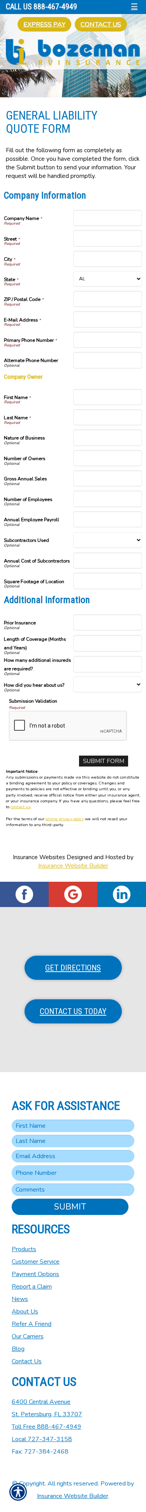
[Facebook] (24, 894)
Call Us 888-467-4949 (41, 6)
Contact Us (101, 24)
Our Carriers (28, 1336)
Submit (70, 1207)
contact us (20, 807)
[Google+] (73, 894)
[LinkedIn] (121, 894)
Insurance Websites (39, 857)
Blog (18, 1349)
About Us (25, 1311)
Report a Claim (32, 1286)
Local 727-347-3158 (42, 1439)
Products (24, 1249)
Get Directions (73, 967)
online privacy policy (65, 819)
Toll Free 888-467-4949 (46, 1426)
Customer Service (36, 1261)
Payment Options (35, 1274)
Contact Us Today (73, 1011)
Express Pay (44, 24)
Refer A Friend (31, 1324)
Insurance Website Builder (73, 865)
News (20, 1299)
